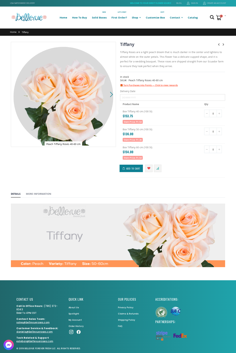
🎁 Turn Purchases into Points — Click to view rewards (149, 85)
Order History (76, 326)
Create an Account (216, 3)
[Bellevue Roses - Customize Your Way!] (29, 16)
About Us (74, 307)
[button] (111, 94)
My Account (75, 319)
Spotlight (74, 313)
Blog (179, 3)
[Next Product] (223, 44)
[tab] (18, 194)
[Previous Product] (219, 44)
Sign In (194, 3)
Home (13, 32)
